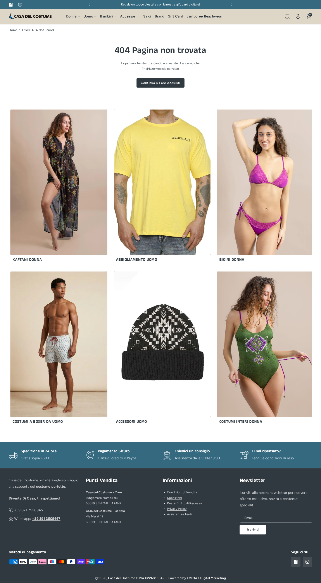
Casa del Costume (121, 578)
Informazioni (177, 480)
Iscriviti (253, 529)
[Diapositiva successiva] (231, 4)
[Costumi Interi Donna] (250, 348)
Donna (71, 16)
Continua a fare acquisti (160, 83)
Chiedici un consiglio (192, 451)
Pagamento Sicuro (114, 451)
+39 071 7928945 (28, 510)
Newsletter (252, 480)
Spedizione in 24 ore (39, 451)
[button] (73, 16)
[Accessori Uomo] (147, 348)
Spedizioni (174, 498)
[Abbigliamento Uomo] (147, 187)
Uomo (88, 16)
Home (13, 30)
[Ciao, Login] (298, 16)
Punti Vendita (102, 480)
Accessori (128, 16)
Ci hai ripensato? (266, 451)
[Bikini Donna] (250, 187)
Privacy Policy (176, 509)
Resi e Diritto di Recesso (184, 503)
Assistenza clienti (179, 514)
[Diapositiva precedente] (89, 4)
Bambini (106, 16)
